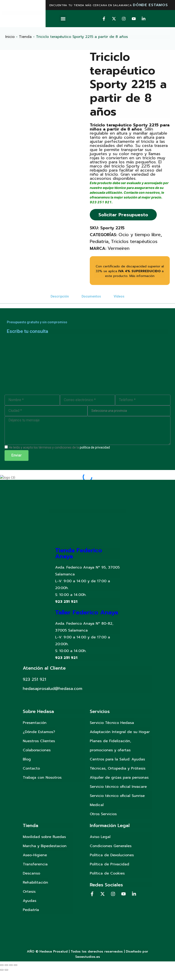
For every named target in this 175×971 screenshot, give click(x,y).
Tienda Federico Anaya (78, 553)
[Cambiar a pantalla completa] (11, 965)
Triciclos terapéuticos (134, 241)
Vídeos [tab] (119, 296)
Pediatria (99, 241)
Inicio (10, 36)
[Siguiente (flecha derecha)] (6, 970)
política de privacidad (95, 447)
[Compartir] (6, 965)
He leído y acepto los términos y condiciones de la (59, 447)
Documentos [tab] (91, 296)
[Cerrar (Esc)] (2, 965)
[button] (63, 18)
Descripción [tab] (60, 296)
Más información (141, 276)
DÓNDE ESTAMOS (150, 5)
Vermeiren (118, 248)
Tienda (25, 36)
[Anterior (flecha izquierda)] (2, 970)
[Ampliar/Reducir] (15, 965)
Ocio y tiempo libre (139, 234)
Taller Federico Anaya (86, 612)
